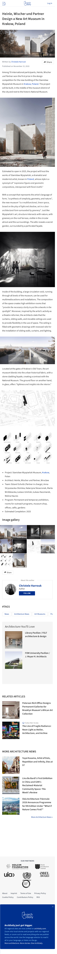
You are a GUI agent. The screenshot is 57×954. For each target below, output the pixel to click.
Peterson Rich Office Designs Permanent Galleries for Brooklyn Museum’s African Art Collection (37, 708)
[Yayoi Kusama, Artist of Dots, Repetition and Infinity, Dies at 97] (11, 765)
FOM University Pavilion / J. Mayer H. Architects (37, 654)
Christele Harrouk (30, 586)
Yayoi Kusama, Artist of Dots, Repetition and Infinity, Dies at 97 (37, 761)
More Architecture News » (42, 817)
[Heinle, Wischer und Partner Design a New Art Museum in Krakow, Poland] (20, 532)
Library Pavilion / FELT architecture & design (36, 634)
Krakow (27, 84)
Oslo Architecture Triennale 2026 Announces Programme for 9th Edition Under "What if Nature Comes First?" (37, 804)
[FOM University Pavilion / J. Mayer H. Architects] (13, 660)
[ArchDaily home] (27, 3)
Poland (35, 84)
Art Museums (39, 614)
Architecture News (21, 614)
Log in (49, 3)
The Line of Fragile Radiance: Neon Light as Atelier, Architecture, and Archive (36, 729)
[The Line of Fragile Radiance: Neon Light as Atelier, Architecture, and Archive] (11, 730)
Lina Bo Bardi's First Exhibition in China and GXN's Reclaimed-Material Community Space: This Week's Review (37, 785)
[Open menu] (4, 3)
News (7, 614)
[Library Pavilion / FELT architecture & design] (13, 640)
